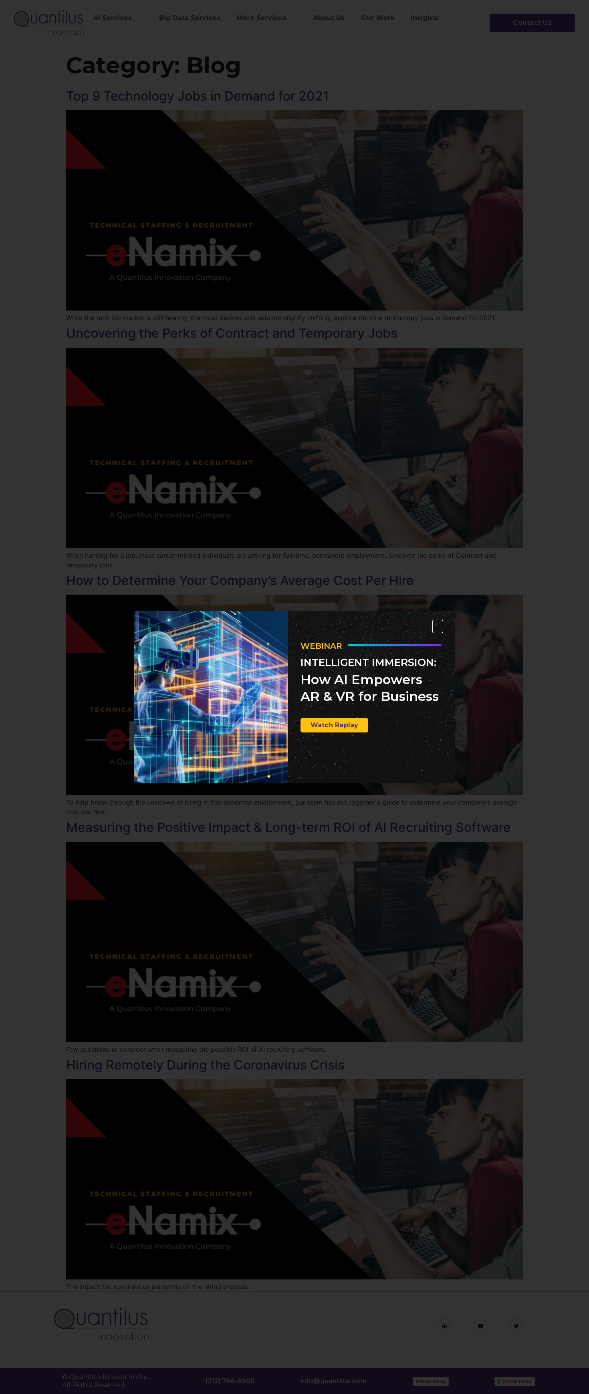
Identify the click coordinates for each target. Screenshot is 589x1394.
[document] (294, 697)
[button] (438, 626)
